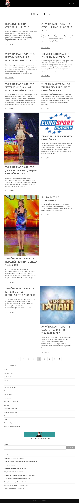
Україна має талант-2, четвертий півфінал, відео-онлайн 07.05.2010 (21, 87)
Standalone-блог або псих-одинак (14, 488)
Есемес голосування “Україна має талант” (55, 55)
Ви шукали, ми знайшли (12, 416)
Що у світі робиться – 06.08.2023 (13, 472)
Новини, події (8, 373)
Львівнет (7, 391)
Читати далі (9, 44)
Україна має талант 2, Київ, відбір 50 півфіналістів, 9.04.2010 (20, 292)
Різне (6, 419)
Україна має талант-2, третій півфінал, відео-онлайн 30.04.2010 (56, 87)
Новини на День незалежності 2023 (15, 468)
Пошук (6, 444)
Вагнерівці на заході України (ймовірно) (16, 482)
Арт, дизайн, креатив (11, 401)
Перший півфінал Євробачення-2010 (17, 25)
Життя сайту (8, 423)
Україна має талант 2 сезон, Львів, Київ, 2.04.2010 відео (55, 330)
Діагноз (6, 380)
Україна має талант (10, 412)
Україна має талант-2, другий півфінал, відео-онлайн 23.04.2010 (21, 170)
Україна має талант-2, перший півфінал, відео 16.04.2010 (21, 261)
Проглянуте (8, 394)
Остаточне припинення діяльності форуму (17, 478)
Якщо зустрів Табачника (50, 199)
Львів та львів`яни (10, 387)
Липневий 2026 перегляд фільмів (14, 458)
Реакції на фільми (9, 465)
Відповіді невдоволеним (12, 426)
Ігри (5, 384)
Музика (6, 405)
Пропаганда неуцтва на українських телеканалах (19, 475)
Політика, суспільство (11, 409)
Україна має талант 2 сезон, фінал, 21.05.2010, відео (57, 27)
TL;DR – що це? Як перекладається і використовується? (20, 461)
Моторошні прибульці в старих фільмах (16, 485)
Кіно (5, 369)
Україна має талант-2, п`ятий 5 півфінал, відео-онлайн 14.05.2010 (21, 57)
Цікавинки (7, 377)
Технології (7, 398)
